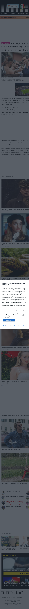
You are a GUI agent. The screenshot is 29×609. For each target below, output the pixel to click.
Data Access (14, 325)
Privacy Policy (23, 325)
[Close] (26, 283)
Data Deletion (6, 325)
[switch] (23, 315)
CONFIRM (9, 320)
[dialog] (14, 304)
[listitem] (14, 310)
